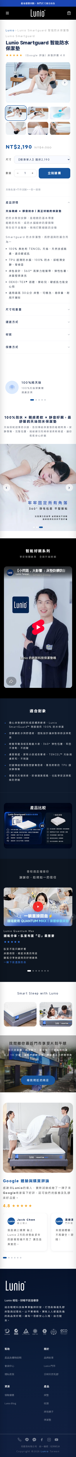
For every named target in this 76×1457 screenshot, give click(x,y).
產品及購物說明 (13, 1357)
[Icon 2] (36, 400)
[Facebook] (42, 1440)
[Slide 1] (35, 527)
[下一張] (64, 82)
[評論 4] (14, 1257)
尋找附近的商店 (38, 1080)
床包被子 (49, 1411)
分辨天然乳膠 (51, 1374)
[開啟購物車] (69, 13)
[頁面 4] (39, 971)
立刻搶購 (54, 173)
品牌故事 (49, 1357)
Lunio (10, 30)
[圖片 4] (16, 128)
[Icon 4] (42, 400)
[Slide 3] (42, 527)
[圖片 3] (60, 113)
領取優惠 (9, 1395)
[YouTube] (56, 1440)
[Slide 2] (39, 527)
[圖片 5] (38, 128)
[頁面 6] (45, 971)
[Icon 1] (32, 400)
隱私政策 (9, 1374)
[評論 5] (17, 1257)
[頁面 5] (42, 971)
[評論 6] (20, 1257)
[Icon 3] (39, 400)
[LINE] (27, 1440)
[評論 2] (9, 1257)
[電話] (19, 1440)
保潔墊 (47, 1419)
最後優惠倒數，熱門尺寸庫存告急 (38, 3)
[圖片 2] (38, 113)
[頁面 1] (29, 971)
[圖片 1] (16, 113)
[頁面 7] (48, 971)
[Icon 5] (45, 400)
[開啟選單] (7, 13)
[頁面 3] (36, 971)
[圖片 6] (60, 128)
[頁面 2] (33, 971)
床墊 (46, 1395)
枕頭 (46, 1403)
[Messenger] (34, 1440)
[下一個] (72, 917)
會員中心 (9, 1366)
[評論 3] (12, 1257)
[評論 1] (5, 1257)
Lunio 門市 (49, 1366)
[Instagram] (49, 1440)
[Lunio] (38, 13)
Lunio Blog (10, 1403)
